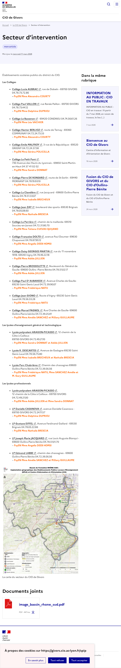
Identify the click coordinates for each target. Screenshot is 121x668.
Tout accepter (79, 660)
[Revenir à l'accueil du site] (6, 635)
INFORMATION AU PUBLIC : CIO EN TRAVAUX (99, 97)
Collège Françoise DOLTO (26, 236)
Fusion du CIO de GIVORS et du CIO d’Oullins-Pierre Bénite (99, 183)
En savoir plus (35, 660)
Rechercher (109, 4)
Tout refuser (57, 660)
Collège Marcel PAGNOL (26, 310)
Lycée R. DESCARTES (24, 350)
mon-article (10, 46)
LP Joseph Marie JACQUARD (28, 438)
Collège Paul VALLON (24, 104)
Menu (117, 4)
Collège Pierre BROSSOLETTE (28, 266)
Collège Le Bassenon (23, 118)
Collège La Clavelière (24, 192)
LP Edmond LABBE (22, 453)
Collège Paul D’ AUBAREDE (27, 281)
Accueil (5, 25)
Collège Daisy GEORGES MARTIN (31, 251)
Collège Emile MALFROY (25, 144)
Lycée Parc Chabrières (25, 365)
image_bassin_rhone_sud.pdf (41, 604)
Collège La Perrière (22, 222)
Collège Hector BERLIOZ (26, 130)
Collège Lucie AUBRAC (25, 89)
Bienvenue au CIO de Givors (97, 142)
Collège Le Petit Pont (24, 159)
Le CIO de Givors (20, 25)
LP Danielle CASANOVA (25, 409)
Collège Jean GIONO (23, 295)
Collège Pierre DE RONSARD (28, 177)
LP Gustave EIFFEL (22, 423)
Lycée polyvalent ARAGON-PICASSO (33, 332)
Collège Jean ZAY (22, 207)
